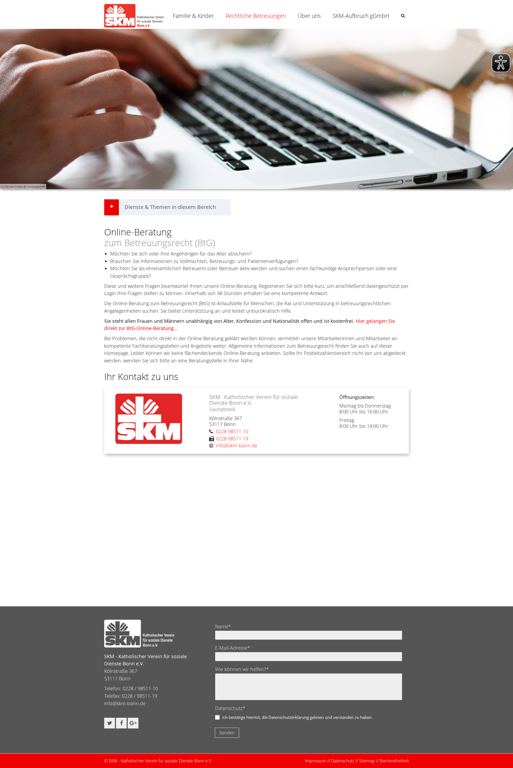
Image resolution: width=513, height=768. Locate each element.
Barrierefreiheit (394, 761)
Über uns (309, 16)
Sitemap (367, 761)
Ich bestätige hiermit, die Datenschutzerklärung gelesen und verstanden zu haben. (297, 717)
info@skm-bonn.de (125, 703)
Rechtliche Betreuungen (256, 16)
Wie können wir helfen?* (242, 669)
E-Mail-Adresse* (232, 648)
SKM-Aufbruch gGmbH (361, 16)
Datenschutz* (230, 708)
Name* (223, 626)
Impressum (315, 761)
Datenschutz (342, 761)
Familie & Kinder (193, 16)
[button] (403, 16)
